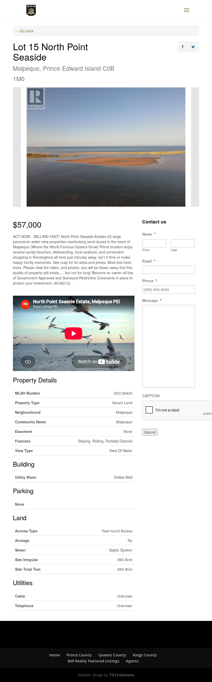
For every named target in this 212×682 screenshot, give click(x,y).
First (145, 250)
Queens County (112, 654)
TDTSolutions (121, 674)
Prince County (79, 654)
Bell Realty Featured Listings (93, 660)
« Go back (25, 30)
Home (54, 654)
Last (174, 250)
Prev (17, 147)
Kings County (145, 654)
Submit (150, 432)
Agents (132, 660)
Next (195, 147)
